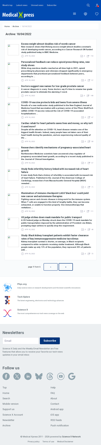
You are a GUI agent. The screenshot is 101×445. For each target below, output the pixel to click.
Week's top (7, 5)
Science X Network (71, 436)
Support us (8, 409)
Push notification (59, 425)
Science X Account (12, 414)
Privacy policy (33, 441)
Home (7, 26)
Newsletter (8, 420)
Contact (54, 403)
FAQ (52, 393)
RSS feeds (56, 420)
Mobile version (10, 403)
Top (4, 387)
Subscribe (51, 5)
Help (53, 387)
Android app (57, 409)
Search (6, 398)
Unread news (37, 5)
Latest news (21, 5)
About (53, 398)
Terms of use (48, 441)
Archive (15, 26)
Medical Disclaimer (65, 441)
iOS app (54, 414)
